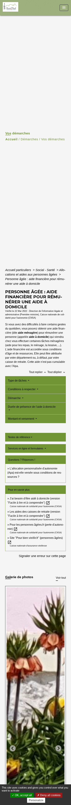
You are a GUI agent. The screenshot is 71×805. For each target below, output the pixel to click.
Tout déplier (56, 372)
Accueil (11, 139)
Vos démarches (53, 139)
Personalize (36, 800)
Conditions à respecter (22, 389)
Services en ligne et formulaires (26, 448)
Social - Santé (46, 270)
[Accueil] (16, 7)
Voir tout (61, 577)
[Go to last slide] (13, 748)
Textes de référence (19, 437)
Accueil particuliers (18, 270)
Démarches (29, 139)
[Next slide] (58, 748)
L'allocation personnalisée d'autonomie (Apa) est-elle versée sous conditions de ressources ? (34, 472)
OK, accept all (23, 795)
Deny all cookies (49, 795)
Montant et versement (21, 418)
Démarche (14, 398)
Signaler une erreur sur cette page (42, 556)
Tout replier (38, 372)
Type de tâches (17, 380)
